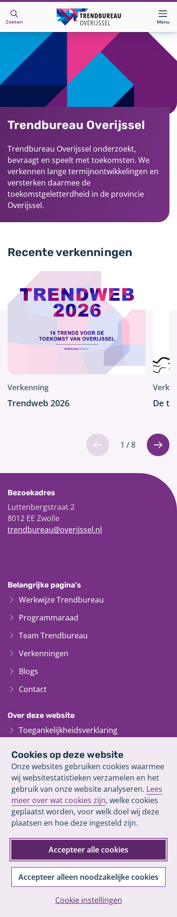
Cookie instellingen (88, 900)
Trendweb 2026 (38, 403)
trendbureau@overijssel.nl (55, 529)
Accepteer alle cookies (88, 850)
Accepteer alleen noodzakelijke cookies (88, 877)
